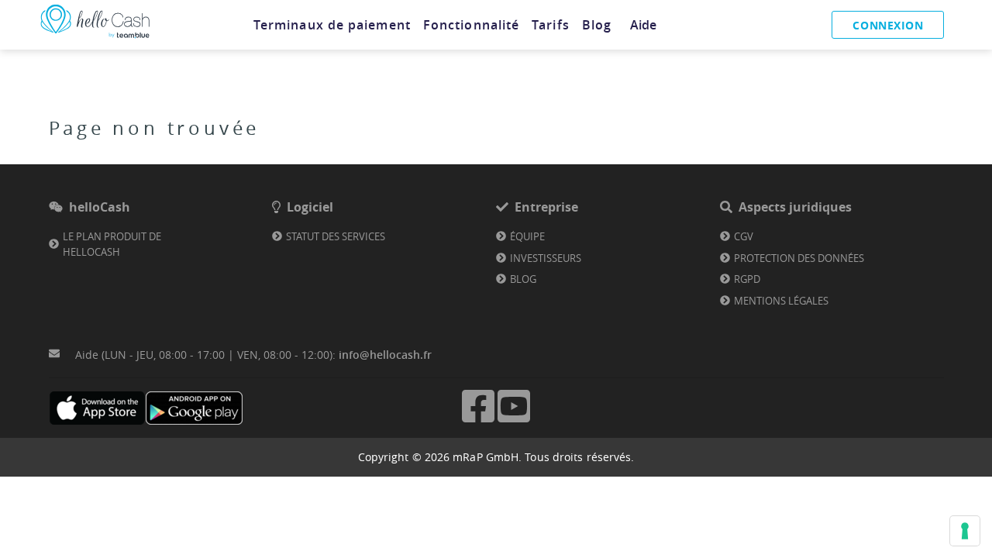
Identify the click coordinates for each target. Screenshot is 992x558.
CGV (743, 236)
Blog (596, 24)
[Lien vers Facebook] (478, 420)
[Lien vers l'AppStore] (97, 408)
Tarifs (551, 24)
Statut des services (335, 236)
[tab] (332, 24)
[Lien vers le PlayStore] (194, 408)
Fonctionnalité (471, 24)
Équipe (527, 236)
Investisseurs (545, 258)
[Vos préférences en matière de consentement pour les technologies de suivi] (965, 531)
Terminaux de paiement (332, 24)
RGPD (747, 279)
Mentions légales (781, 301)
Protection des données (799, 258)
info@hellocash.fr (385, 354)
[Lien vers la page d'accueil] (95, 38)
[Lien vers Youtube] (514, 420)
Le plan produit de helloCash (112, 244)
